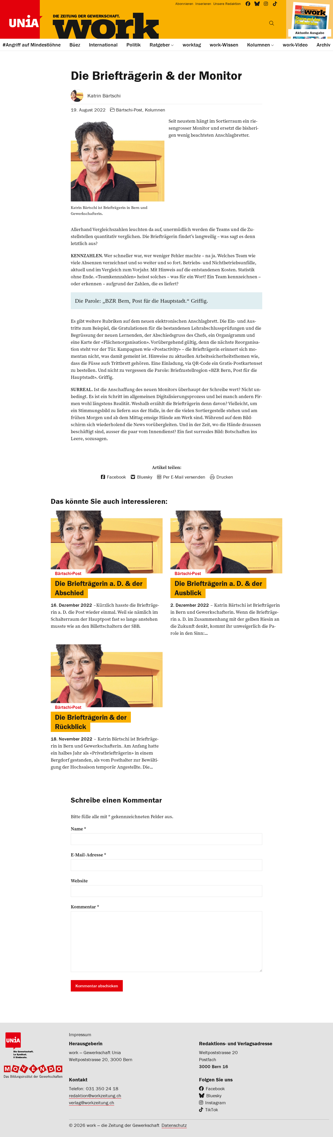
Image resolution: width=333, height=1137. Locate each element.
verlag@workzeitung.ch (91, 1103)
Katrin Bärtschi (104, 95)
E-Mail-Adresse (88, 854)
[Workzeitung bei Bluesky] (257, 4)
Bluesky (213, 1096)
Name (78, 829)
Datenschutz (174, 1125)
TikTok (211, 1110)
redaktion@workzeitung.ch (95, 1096)
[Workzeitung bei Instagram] (266, 4)
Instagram (215, 1103)
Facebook (215, 1089)
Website (79, 880)
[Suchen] (271, 23)
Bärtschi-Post (129, 110)
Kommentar (85, 906)
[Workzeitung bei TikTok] (275, 4)
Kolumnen (155, 110)
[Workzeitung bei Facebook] (248, 4)
